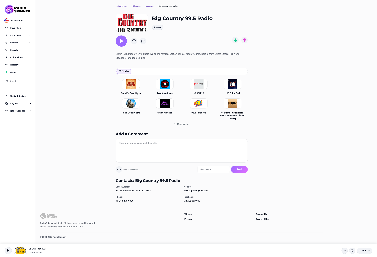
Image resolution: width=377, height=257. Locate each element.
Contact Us (261, 214)
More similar (183, 124)
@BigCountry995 (191, 201)
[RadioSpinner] (17, 9)
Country (157, 27)
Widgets (188, 214)
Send (239, 169)
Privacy (188, 219)
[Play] (121, 41)
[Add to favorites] (134, 41)
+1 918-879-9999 (125, 201)
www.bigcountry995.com (195, 190)
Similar (125, 71)
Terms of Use (262, 219)
